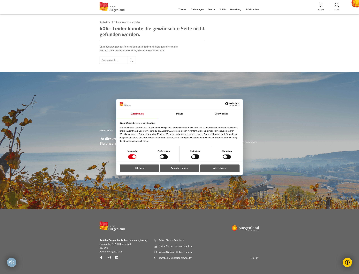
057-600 (104, 248)
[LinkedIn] (116, 257)
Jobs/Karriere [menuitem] (252, 9)
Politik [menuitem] (222, 9)
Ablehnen (139, 168)
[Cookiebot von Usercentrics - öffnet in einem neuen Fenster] (227, 104)
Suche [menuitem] (336, 9)
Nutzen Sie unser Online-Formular (175, 252)
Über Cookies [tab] (221, 114)
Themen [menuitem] (182, 9)
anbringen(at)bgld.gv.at (111, 251)
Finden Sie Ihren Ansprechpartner (175, 246)
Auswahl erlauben (179, 168)
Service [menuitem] (211, 9)
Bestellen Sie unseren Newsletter (175, 258)
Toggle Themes (348, 262)
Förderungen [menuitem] (197, 9)
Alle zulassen (219, 168)
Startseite (104, 22)
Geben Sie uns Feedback (171, 240)
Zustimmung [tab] (137, 114)
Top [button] (253, 258)
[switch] (162, 156)
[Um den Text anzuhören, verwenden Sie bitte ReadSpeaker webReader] (11, 262)
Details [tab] (179, 114)
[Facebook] (101, 257)
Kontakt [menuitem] (321, 9)
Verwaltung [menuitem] (235, 9)
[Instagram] (109, 257)
